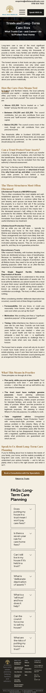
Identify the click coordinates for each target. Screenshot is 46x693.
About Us (27, 662)
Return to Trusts (22, 479)
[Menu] (22, 12)
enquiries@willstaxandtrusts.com (29, 1)
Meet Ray (27, 665)
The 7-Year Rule (18, 671)
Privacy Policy (28, 668)
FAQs (26, 675)
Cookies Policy (28, 671)
